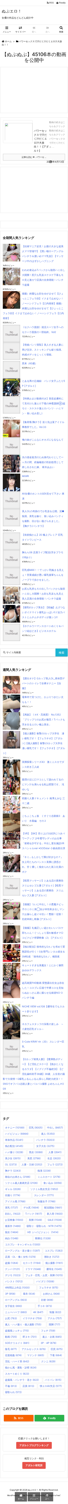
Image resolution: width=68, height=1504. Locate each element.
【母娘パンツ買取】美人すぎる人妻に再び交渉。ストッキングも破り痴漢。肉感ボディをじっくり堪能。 (42, 349)
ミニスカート (49, 1176)
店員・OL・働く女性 (20, 1256)
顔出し (12, 1213)
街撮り (12, 1195)
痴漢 (44, 1170)
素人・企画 (52, 1336)
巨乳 (36, 1127)
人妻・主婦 (32, 1164)
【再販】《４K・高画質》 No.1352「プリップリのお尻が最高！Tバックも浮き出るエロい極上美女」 (43, 719)
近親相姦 (13, 1355)
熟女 (36, 1152)
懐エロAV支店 (51, 1385)
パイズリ (45, 1281)
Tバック (33, 1213)
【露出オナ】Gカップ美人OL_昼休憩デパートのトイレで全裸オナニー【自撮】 (43, 683)
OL (11, 1164)
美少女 (13, 1158)
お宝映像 (14, 1219)
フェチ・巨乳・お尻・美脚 (44, 1275)
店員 (28, 1385)
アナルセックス (34, 1349)
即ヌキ (30, 1336)
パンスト (14, 1281)
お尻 (11, 1318)
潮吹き (51, 1256)
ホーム (8, 41)
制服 (55, 1312)
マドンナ (35, 1355)
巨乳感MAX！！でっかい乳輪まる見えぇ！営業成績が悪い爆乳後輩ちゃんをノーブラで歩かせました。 (43, 574)
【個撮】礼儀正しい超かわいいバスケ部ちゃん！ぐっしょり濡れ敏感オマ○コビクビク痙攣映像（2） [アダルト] (42, 932)
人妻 (55, 1152)
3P (10, 1293)
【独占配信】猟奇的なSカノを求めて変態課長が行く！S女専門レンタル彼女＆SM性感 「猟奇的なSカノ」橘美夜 (43, 951)
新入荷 (55, 1213)
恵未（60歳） (29, 363)
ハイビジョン (16, 1133)
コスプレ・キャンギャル (22, 1244)
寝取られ (13, 1392)
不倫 (11, 1385)
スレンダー (44, 1195)
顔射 (47, 1299)
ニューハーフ (16, 1312)
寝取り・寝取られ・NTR (44, 1225)
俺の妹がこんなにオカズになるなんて (42, 439)
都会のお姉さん (17, 1176)
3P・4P (48, 1342)
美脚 (35, 1219)
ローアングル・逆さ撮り (22, 1250)
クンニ (48, 1361)
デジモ (13, 1275)
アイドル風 (15, 1201)
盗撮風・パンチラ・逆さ (22, 1379)
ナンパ (12, 1269)
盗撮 (11, 1262)
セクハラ (32, 1262)
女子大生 (45, 1145)
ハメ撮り (14, 1152)
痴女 (11, 1232)
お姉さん (51, 1293)
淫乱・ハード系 (17, 1361)
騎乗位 (43, 1238)
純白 (11, 1238)
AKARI (25, 475)
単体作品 (14, 1139)
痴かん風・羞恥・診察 (20, 1367)
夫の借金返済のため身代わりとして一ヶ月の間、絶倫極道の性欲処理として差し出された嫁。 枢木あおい (42, 462)
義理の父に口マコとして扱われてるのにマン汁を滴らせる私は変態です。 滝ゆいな (43, 784)
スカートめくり (17, 1373)
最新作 (13, 1225)
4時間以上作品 (17, 1287)
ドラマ (33, 1269)
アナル (55, 1318)
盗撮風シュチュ (17, 1330)
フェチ (48, 1330)
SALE (55, 1219)
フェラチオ (48, 1287)
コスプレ (54, 1250)
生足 (54, 1158)
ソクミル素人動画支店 (21, 1182)
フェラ (55, 1164)
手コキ (45, 1305)
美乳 (11, 1207)
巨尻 (57, 1349)
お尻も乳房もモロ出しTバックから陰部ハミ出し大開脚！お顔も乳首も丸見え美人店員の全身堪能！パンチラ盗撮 (43, 593)
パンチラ (45, 1139)
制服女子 (46, 1201)
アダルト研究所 (34, 1465)
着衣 (29, 1293)
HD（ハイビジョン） (42, 1232)
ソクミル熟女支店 (44, 1189)
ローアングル (16, 1299)
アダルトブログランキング (34, 1445)
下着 (56, 1355)
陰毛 (11, 1349)
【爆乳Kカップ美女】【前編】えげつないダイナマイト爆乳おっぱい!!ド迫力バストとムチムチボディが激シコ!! (43, 612)
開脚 (54, 1324)
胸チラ (13, 1170)
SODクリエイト (17, 1342)
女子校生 (13, 1305)
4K (38, 1312)
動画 (11, 1336)
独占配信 (14, 1145)
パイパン (53, 1379)
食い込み (52, 1182)
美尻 (34, 1158)
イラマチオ (32, 1318)
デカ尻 (31, 1207)
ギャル (13, 1189)
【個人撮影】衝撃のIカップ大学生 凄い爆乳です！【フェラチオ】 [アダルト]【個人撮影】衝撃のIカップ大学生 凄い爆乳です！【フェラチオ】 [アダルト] (34, 743)
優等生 (54, 1269)
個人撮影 (54, 1262)
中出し (55, 1127)
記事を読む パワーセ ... (34, 157)
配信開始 (53, 1207)
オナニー (14, 1127)
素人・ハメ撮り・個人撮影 (23, 1324)
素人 (48, 1133)
